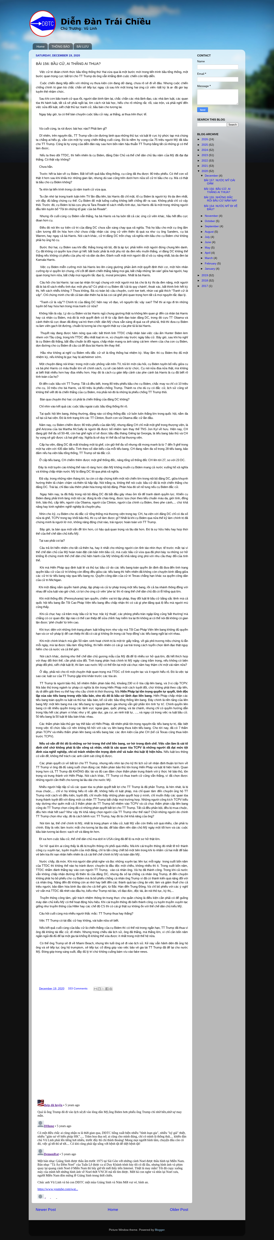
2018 (205, 280)
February (211, 263)
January (210, 268)
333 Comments (77, 988)
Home (41, 46)
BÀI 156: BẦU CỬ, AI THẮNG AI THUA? (217, 190)
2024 (205, 149)
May (208, 247)
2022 (205, 160)
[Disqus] (112, 1044)
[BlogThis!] (99, 989)
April (208, 252)
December (212, 175)
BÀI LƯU (83, 46)
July (208, 236)
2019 (205, 275)
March (209, 258)
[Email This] (95, 989)
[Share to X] (103, 989)
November (212, 215)
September (212, 226)
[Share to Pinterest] (111, 989)
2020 (205, 171)
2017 (205, 285)
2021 (205, 165)
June (208, 242)
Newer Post (46, 1209)
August (209, 231)
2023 (205, 155)
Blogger (159, 1229)
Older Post (179, 1209)
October (210, 221)
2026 (205, 139)
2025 (205, 144)
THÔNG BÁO (61, 46)
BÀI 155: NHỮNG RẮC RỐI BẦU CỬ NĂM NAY (220, 199)
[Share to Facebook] (107, 989)
